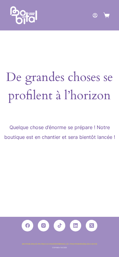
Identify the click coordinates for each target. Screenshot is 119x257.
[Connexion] (95, 15)
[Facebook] (27, 225)
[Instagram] (43, 225)
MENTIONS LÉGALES (29, 244)
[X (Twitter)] (91, 225)
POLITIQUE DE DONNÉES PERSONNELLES (53, 244)
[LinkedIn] (75, 225)
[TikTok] (59, 225)
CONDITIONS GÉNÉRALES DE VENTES (83, 244)
